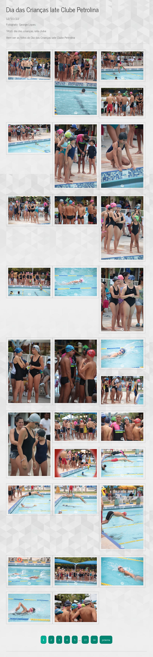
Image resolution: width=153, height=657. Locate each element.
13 (85, 640)
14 (94, 640)
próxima (106, 640)
